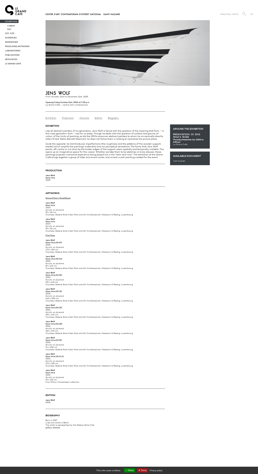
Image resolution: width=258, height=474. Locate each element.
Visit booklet (179, 161)
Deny (143, 470)
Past (9, 29)
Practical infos (229, 14)
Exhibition (51, 118)
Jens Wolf (50, 177)
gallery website (53, 427)
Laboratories (12, 50)
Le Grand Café (13, 63)
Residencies (11, 42)
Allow (130, 470)
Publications (12, 55)
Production (68, 118)
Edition (98, 118)
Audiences (11, 37)
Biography (113, 118)
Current (11, 26)
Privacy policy (156, 470)
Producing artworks (17, 46)
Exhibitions (11, 21)
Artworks (84, 118)
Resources (11, 59)
